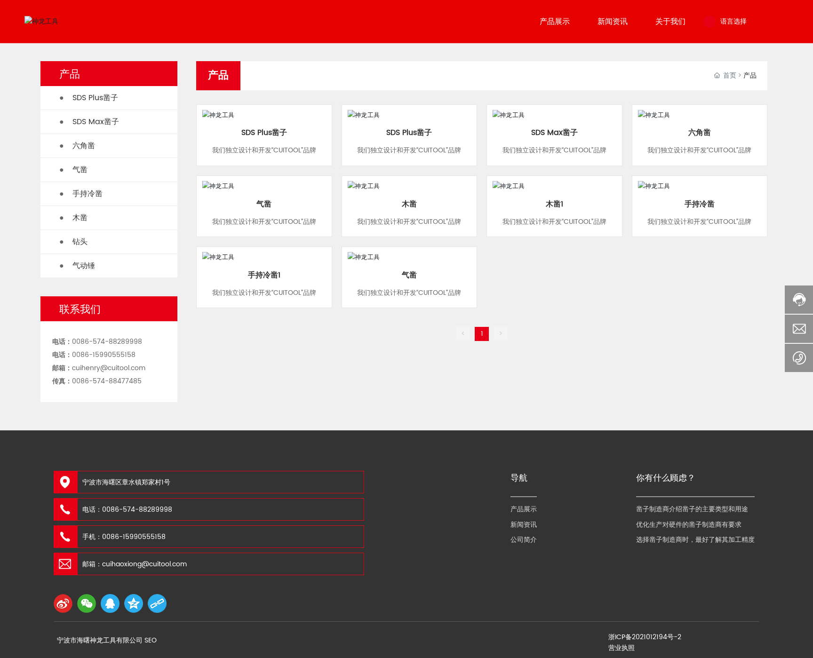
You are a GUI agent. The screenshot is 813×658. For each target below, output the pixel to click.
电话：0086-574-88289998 (127, 509)
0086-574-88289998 (107, 341)
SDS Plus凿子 (264, 133)
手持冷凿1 (264, 275)
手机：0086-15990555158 (124, 536)
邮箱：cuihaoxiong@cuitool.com (134, 564)
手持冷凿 (700, 204)
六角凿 (699, 133)
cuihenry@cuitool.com (108, 368)
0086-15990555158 (104, 354)
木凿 (409, 204)
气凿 (263, 204)
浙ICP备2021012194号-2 (644, 637)
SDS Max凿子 (554, 133)
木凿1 (554, 204)
